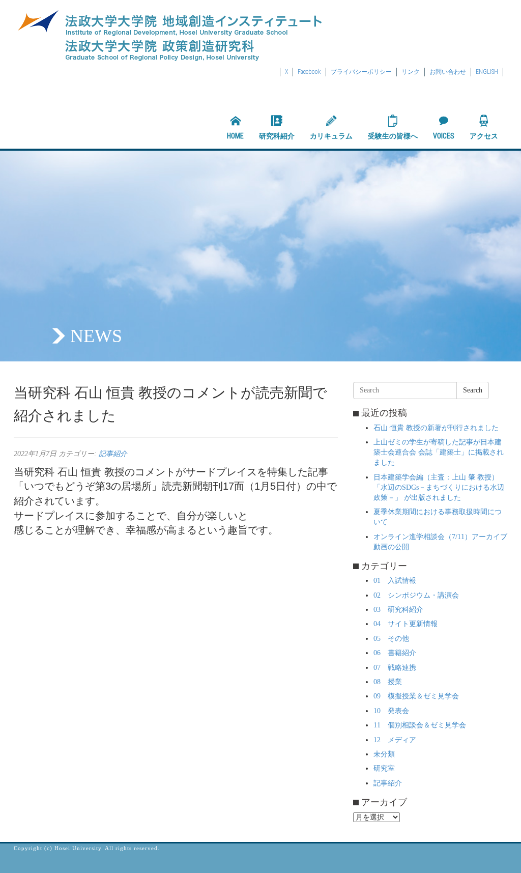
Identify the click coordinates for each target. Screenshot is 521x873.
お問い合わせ (447, 71)
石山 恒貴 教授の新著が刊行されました (436, 428)
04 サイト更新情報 (405, 624)
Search (472, 390)
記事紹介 (113, 454)
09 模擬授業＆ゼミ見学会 (416, 696)
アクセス (484, 136)
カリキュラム (331, 136)
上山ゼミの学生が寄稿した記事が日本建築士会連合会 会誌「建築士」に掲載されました (438, 452)
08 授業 (387, 682)
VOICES (443, 136)
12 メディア (394, 740)
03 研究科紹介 (398, 609)
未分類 (384, 754)
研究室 (384, 768)
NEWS (96, 336)
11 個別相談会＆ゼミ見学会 (419, 725)
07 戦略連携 (394, 667)
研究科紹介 (277, 136)
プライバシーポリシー (361, 71)
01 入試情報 (394, 580)
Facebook (309, 71)
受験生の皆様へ (393, 136)
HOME (235, 136)
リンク (410, 71)
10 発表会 (391, 711)
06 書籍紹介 (394, 653)
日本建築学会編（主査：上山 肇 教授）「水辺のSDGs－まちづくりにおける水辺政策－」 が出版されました (438, 487)
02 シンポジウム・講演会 (416, 595)
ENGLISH (487, 71)
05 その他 (391, 638)
